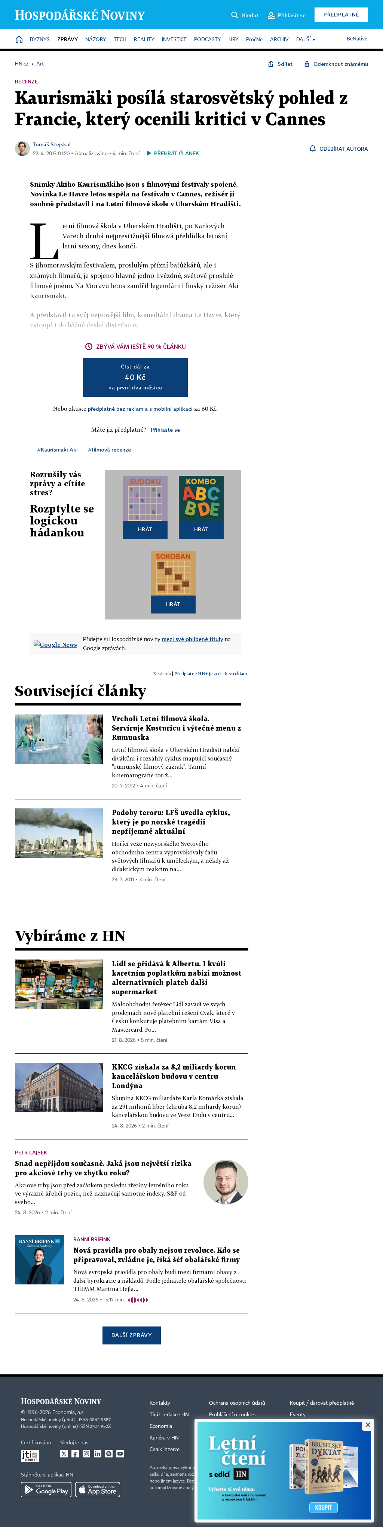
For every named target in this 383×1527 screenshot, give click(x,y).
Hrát (145, 529)
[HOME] (19, 40)
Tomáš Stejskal (52, 144)
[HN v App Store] (97, 1489)
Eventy (298, 1414)
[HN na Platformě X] (64, 1453)
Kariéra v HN (164, 1438)
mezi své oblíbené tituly (192, 639)
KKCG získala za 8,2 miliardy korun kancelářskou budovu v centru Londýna (174, 1076)
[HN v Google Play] (46, 1489)
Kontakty (160, 1403)
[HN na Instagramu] (86, 1453)
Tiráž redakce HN (169, 1414)
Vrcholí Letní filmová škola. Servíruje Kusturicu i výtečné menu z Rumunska (176, 728)
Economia (161, 1426)
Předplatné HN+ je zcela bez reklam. (211, 673)
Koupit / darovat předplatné (322, 1403)
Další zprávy (131, 1335)
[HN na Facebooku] (75, 1453)
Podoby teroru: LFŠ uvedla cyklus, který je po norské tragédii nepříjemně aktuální (171, 822)
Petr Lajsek (31, 1152)
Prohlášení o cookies (232, 1414)
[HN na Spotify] (109, 1453)
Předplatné (341, 14)
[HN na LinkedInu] (97, 1453)
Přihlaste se (165, 429)
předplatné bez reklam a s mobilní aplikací (140, 409)
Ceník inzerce (165, 1449)
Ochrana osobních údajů (237, 1403)
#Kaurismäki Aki (57, 449)
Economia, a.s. (68, 1412)
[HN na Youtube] (120, 1453)
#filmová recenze (109, 449)
